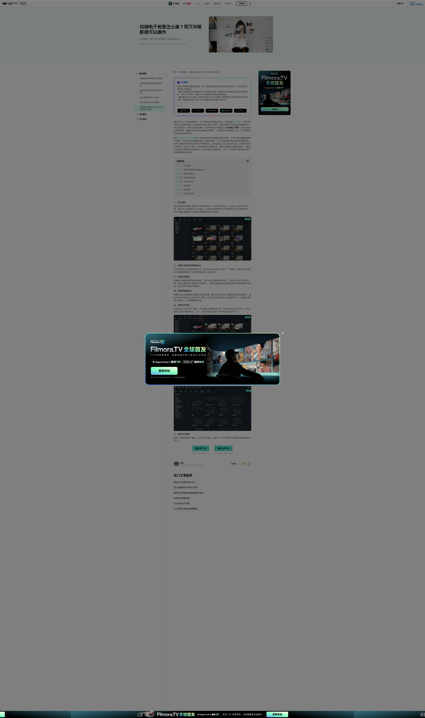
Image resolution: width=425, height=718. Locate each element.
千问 (199, 110)
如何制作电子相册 (188, 138)
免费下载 (202, 448)
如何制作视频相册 (182, 498)
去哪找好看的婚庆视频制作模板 (151, 84)
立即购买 (242, 3)
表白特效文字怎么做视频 (149, 102)
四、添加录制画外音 (188, 178)
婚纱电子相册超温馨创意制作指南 (188, 493)
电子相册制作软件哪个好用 (185, 487)
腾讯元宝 (227, 110)
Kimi (241, 110)
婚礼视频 (237, 122)
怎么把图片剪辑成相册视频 (185, 509)
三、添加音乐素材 (187, 174)
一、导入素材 (185, 166)
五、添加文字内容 (187, 182)
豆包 (185, 110)
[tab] (150, 73)
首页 (175, 72)
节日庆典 (183, 72)
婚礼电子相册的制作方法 (184, 482)
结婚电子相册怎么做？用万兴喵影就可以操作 (151, 108)
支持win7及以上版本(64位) (201, 453)
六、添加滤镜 (185, 186)
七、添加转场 (185, 190)
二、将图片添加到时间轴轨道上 (192, 170)
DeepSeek (213, 110)
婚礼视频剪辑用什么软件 (149, 97)
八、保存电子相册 (187, 194)
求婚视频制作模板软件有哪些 (151, 78)
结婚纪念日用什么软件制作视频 (151, 91)
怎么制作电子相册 (182, 503)
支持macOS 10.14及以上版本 (223, 453)
